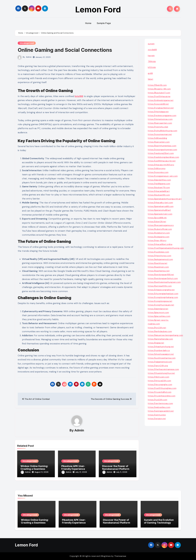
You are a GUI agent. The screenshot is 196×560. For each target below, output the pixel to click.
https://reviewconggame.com (162, 115)
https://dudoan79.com (159, 187)
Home (88, 23)
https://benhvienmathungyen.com (164, 282)
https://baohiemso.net (159, 270)
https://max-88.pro (157, 240)
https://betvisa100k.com (160, 286)
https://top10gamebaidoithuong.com (166, 248)
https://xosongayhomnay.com (162, 149)
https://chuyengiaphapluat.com (163, 293)
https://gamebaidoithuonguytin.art (165, 198)
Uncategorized (27, 43)
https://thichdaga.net (158, 111)
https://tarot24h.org (158, 365)
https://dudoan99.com (159, 195)
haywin (151, 55)
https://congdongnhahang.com (163, 297)
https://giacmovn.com (158, 312)
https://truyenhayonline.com (161, 395)
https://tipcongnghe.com (160, 384)
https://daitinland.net (158, 308)
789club (152, 61)
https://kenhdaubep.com (160, 331)
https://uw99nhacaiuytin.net (162, 160)
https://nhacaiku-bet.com (160, 202)
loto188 (79, 96)
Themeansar (120, 556)
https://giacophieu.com (159, 316)
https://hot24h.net (157, 327)
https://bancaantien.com (160, 123)
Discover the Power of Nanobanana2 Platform (115, 467)
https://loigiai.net (156, 342)
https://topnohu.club (158, 126)
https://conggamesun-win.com (163, 176)
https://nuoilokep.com (158, 252)
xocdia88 (152, 49)
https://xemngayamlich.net (161, 411)
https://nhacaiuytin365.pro (161, 164)
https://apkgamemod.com (160, 259)
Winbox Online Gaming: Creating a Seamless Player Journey (34, 469)
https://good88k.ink (157, 217)
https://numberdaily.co (159, 350)
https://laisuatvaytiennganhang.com (165, 335)
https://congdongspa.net (160, 301)
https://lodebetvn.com (159, 232)
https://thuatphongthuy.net (161, 373)
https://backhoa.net (157, 263)
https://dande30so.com (159, 180)
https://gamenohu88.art (159, 210)
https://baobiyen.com (158, 267)
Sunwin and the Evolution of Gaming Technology (159, 521)
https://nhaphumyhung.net (161, 346)
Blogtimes (106, 556)
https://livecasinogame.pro (161, 225)
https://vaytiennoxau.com (160, 403)
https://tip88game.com (159, 183)
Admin (29, 57)
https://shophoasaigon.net (161, 354)
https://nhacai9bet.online (160, 244)
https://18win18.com (157, 85)
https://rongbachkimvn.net (161, 107)
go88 (150, 73)
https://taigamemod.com (160, 361)
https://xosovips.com (158, 172)
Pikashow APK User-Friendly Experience (73, 467)
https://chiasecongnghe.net (161, 289)
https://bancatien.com (159, 142)
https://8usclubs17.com (159, 92)
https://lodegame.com (158, 236)
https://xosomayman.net (160, 134)
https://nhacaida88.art (159, 191)
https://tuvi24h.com (157, 399)
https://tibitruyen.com (158, 377)
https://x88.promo (156, 168)
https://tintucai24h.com (159, 380)
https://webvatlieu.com (159, 407)
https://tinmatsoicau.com (160, 119)
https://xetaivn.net (157, 418)
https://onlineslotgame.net (160, 100)
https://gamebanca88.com (160, 206)
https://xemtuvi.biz (157, 414)
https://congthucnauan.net (161, 304)
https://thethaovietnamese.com (163, 369)
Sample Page (104, 23)
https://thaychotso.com (159, 255)
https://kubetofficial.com (160, 229)
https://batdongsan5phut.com (163, 278)
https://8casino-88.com (159, 88)
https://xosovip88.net (158, 104)
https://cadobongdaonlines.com (163, 157)
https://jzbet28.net (157, 221)
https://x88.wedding (157, 138)
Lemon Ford (98, 9)
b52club (152, 67)
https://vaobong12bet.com (161, 153)
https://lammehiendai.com (160, 339)
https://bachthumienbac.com (162, 145)
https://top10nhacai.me (159, 96)
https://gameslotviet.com (160, 214)
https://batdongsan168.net (161, 274)
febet (150, 79)
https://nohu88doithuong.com (162, 130)
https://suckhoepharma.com (161, 358)
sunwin (151, 43)
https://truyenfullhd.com (159, 392)
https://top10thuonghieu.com (162, 388)
